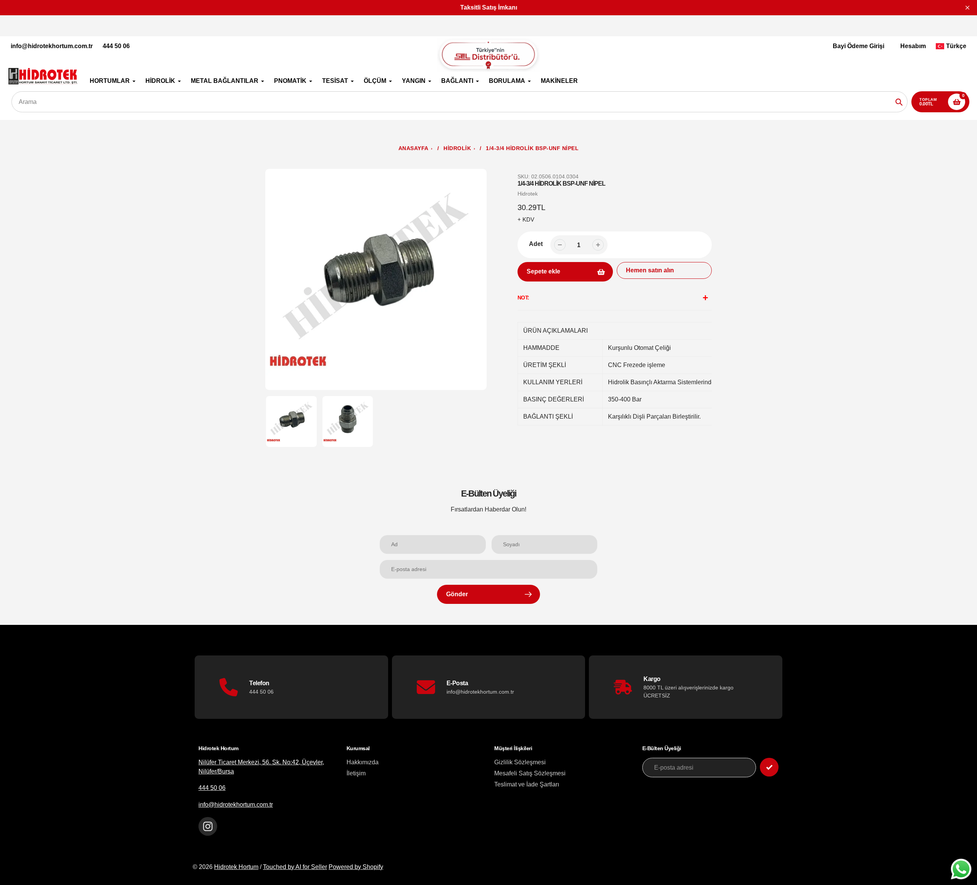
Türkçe (956, 46)
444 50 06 (116, 46)
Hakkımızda (363, 762)
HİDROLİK (457, 148)
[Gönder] (769, 767)
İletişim (356, 773)
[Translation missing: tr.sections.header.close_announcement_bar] (967, 7)
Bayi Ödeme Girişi (858, 46)
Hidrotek (528, 194)
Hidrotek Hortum (236, 867)
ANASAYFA (413, 148)
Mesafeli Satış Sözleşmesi (530, 773)
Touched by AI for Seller (295, 867)
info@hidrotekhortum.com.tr (52, 46)
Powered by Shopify (356, 867)
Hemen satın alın (650, 270)
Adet (536, 244)
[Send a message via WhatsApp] (961, 869)
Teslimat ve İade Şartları (526, 784)
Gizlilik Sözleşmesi (520, 762)
